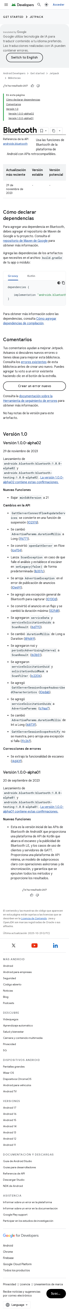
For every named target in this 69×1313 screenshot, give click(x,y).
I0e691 (16, 588)
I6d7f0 (36, 627)
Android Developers (14, 73)
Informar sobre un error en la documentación (30, 1208)
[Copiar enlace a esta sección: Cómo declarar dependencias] (38, 218)
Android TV (10, 1091)
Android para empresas (17, 972)
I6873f (30, 725)
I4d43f (16, 761)
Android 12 (9, 1138)
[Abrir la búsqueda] (39, 4)
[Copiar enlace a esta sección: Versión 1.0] (31, 434)
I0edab (44, 692)
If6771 (24, 539)
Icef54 (16, 550)
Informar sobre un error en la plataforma (27, 1202)
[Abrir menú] (6, 4)
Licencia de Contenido (34, 918)
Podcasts (8, 1003)
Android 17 (9, 1107)
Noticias (8, 990)
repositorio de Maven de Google (25, 241)
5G (5, 1050)
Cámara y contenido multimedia (23, 1038)
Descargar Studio (13, 1179)
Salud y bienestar (13, 1031)
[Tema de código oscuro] (59, 283)
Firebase (8, 1258)
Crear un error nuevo (34, 386)
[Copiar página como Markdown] (53, 130)
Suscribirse (58, 1294)
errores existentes (34, 362)
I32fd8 (54, 611)
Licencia (25, 1284)
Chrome (8, 1252)
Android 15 (9, 1120)
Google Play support (15, 1214)
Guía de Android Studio (17, 1161)
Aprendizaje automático (18, 1025)
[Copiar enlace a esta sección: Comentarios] (35, 340)
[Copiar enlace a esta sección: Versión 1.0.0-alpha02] (45, 443)
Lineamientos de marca (48, 1284)
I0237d (32, 522)
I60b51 (36, 655)
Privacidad (9, 1044)
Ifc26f (25, 741)
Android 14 (9, 1126)
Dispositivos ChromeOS (17, 1079)
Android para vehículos (17, 1085)
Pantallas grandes (14, 1066)
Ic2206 (36, 676)
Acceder (58, 4)
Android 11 (9, 1145)
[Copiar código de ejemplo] (63, 283)
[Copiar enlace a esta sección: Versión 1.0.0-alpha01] (44, 772)
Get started (13, 17)
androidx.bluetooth (15, 144)
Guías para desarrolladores (19, 1167)
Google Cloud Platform (17, 1264)
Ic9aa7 (44, 708)
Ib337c (39, 571)
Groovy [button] (13, 276)
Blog (5, 997)
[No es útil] (38, 86)
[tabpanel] (34, 293)
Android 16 (9, 1114)
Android (8, 966)
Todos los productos (16, 1270)
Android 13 (9, 1132)
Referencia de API (14, 1173)
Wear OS (8, 1073)
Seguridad (9, 978)
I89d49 (29, 639)
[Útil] (32, 86)
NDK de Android (13, 1186)
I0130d (51, 599)
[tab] (13, 275)
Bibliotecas (14, 78)
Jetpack (37, 17)
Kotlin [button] (31, 276)
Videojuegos (10, 1019)
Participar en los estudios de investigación (28, 1221)
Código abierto (12, 984)
